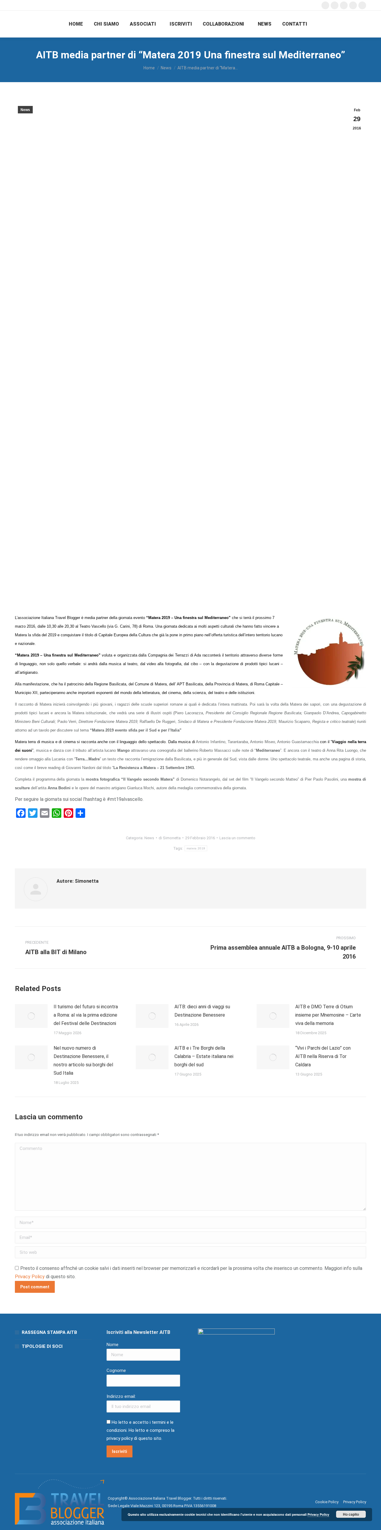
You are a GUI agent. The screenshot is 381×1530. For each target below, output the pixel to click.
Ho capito (351, 1514)
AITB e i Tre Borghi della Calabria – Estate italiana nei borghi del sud (203, 1056)
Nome (112, 1344)
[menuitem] (76, 24)
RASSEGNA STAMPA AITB (49, 1332)
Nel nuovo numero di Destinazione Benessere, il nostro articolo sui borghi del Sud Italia (83, 1060)
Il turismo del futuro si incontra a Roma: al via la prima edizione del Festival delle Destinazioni (86, 1015)
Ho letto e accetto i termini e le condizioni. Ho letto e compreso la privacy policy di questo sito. (140, 1430)
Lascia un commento (237, 838)
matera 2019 (196, 848)
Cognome (116, 1370)
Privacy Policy (30, 1276)
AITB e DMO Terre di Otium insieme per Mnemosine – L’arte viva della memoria (328, 1015)
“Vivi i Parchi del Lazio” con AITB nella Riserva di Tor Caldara (323, 1056)
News (25, 110)
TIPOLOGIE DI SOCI (42, 1346)
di (170, 838)
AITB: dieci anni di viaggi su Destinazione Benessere (202, 1011)
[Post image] (31, 1016)
